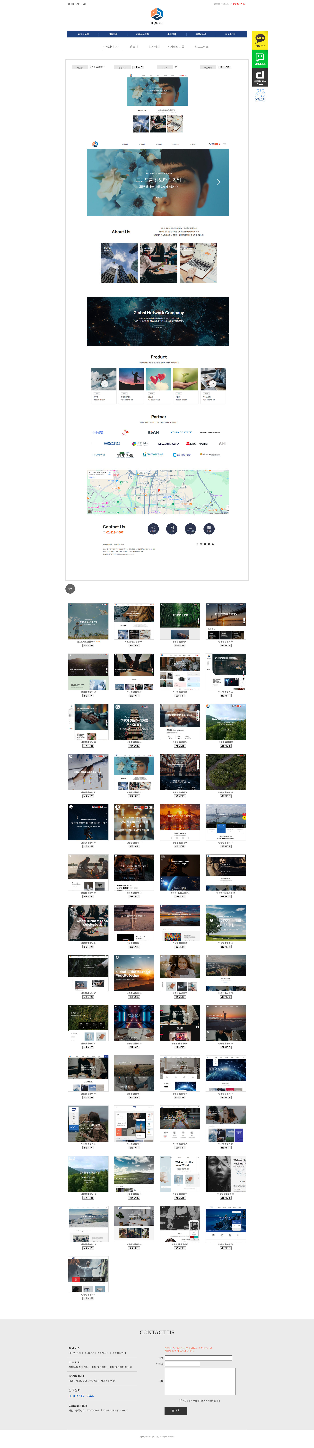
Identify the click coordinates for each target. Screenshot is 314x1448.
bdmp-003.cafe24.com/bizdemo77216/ (134, 1248)
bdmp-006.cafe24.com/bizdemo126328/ (88, 1147)
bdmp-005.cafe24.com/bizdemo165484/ (134, 746)
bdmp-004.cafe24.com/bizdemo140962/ (134, 1047)
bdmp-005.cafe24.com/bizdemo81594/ (226, 1198)
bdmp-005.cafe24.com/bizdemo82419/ (180, 1198)
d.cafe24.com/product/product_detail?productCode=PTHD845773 (224, 67)
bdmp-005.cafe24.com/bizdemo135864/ (88, 1097)
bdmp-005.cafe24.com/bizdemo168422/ (88, 695)
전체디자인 (112, 46)
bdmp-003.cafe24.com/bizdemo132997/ (134, 1097)
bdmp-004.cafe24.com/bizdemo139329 (180, 1047)
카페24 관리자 (99, 1367)
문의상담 (89, 1353)
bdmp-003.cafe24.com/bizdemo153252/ (88, 946)
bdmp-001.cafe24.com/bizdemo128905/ (226, 1097)
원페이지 (154, 46)
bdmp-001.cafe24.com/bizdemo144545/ (88, 1047)
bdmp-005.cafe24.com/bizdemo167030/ (226, 695)
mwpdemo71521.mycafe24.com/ (88, 645)
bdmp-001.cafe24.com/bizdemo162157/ (138, 67)
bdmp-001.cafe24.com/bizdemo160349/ (134, 846)
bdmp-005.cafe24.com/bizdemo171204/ (180, 645)
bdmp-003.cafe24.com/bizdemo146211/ (180, 997)
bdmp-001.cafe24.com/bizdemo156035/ (88, 896)
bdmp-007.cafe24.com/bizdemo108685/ (180, 1147)
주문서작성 (103, 1353)
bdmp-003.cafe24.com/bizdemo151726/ (226, 946)
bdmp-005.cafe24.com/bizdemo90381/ (134, 1198)
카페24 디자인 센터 (78, 1367)
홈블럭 (134, 46)
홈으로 (217, 4)
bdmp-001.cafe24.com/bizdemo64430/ (88, 1298)
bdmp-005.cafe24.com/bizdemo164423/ (180, 746)
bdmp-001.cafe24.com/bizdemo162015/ (180, 796)
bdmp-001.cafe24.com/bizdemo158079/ (180, 846)
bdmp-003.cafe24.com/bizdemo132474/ (226, 1248)
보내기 (176, 1410)
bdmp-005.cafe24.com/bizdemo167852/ (134, 695)
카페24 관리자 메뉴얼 (121, 1367)
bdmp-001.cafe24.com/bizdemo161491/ (226, 796)
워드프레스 (202, 46)
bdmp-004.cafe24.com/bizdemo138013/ (226, 1047)
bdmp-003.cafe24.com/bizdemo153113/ (134, 946)
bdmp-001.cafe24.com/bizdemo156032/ (134, 896)
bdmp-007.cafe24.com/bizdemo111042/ (134, 1147)
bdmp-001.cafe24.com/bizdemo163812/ (88, 796)
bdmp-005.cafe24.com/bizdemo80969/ (88, 1248)
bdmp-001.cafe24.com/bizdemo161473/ (88, 846)
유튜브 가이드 (239, 4)
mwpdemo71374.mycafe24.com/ (134, 645)
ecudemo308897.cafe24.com (180, 896)
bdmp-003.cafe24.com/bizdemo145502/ (226, 997)
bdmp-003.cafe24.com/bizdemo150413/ (88, 997)
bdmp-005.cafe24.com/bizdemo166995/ (88, 746)
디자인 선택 (75, 1353)
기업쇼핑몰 (177, 46)
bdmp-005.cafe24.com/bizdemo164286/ (226, 746)
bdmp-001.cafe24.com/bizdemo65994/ (180, 1248)
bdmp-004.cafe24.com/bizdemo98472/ (226, 1147)
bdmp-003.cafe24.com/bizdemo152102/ (180, 946)
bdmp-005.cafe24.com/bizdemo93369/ (88, 1198)
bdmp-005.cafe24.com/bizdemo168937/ (226, 645)
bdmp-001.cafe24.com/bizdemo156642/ (226, 846)
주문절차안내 (119, 1353)
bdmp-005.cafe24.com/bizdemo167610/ (180, 695)
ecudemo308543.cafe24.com (226, 896)
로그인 (226, 4)
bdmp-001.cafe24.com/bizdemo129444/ (180, 1097)
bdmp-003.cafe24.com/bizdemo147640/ (134, 997)
